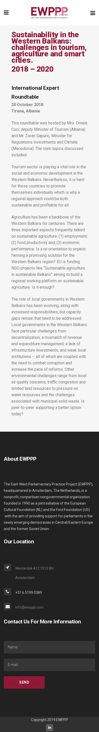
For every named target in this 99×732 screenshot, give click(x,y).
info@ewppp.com (29, 607)
